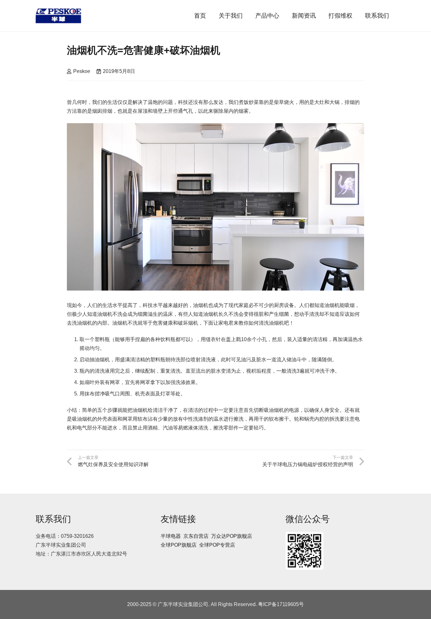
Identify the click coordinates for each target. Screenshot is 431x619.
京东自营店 (196, 536)
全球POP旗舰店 (179, 545)
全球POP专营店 (217, 545)
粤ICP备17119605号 (281, 604)
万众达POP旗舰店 (231, 536)
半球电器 (171, 536)
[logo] (58, 16)
